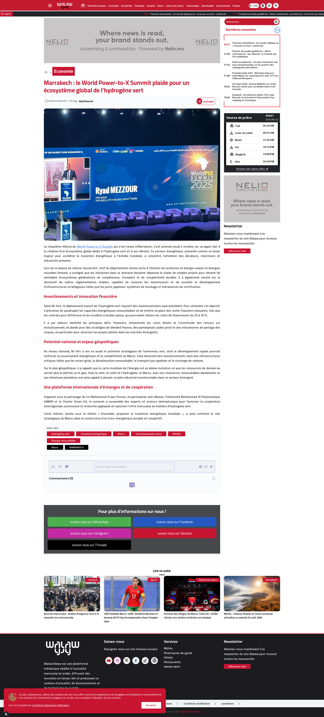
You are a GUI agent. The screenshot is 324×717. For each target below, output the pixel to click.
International (223, 6)
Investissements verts (149, 433)
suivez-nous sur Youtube (175, 533)
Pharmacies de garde (178, 653)
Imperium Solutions (190, 711)
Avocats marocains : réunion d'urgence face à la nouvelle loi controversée (71, 615)
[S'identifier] (269, 5)
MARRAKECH (77, 447)
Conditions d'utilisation (197, 703)
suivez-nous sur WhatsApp (89, 522)
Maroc (121, 433)
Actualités (126, 6)
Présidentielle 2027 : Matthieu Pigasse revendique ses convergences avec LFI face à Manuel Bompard (255, 76)
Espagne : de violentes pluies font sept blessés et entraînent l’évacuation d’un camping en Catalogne (253, 97)
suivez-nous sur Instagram (89, 533)
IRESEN (177, 433)
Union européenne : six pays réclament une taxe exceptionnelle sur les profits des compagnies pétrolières (255, 65)
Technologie (192, 6)
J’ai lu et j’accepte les (38, 705)
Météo (168, 648)
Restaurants (172, 662)
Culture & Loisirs (175, 6)
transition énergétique (94, 433)
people (236, 6)
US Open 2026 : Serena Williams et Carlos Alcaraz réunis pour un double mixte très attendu (254, 86)
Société (151, 6)
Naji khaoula (86, 101)
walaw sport (172, 666)
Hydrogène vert (61, 433)
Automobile (208, 6)
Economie (114, 6)
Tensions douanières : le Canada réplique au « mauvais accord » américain (255, 44)
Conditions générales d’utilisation (50, 705)
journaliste (228, 703)
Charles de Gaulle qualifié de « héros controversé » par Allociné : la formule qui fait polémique (254, 54)
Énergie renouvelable (64, 440)
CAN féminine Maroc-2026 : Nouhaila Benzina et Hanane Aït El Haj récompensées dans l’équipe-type (131, 617)
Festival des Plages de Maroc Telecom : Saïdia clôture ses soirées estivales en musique (191, 615)
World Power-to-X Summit (94, 246)
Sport (160, 6)
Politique (139, 6)
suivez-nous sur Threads (89, 545)
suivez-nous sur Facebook (175, 522)
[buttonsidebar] (50, 6)
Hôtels (168, 657)
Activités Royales (97, 6)
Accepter (151, 705)
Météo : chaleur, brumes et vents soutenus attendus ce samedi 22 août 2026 (248, 615)
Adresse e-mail (237, 250)
